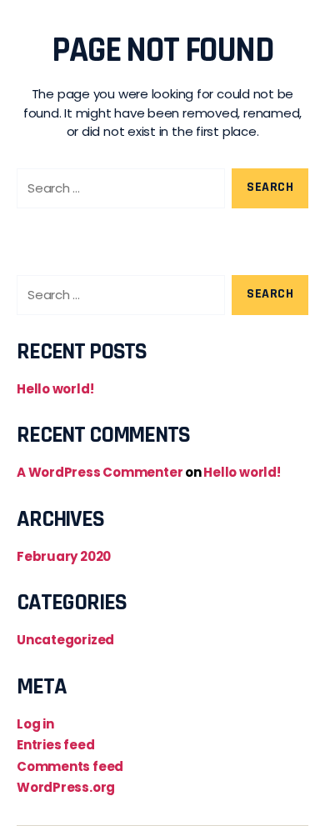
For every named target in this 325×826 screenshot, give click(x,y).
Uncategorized (65, 639)
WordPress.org (66, 787)
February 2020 (64, 556)
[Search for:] (117, 191)
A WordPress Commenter (99, 472)
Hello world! (55, 389)
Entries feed (55, 744)
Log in (35, 724)
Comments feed (70, 766)
